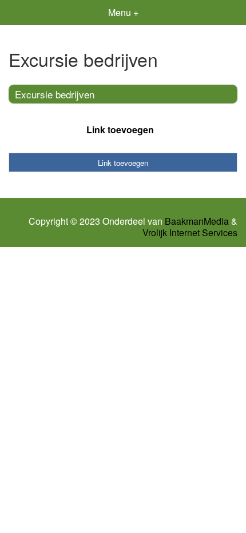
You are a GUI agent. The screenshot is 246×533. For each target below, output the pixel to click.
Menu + (123, 12)
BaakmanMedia (197, 221)
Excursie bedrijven (54, 94)
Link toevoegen (120, 129)
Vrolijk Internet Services (189, 232)
